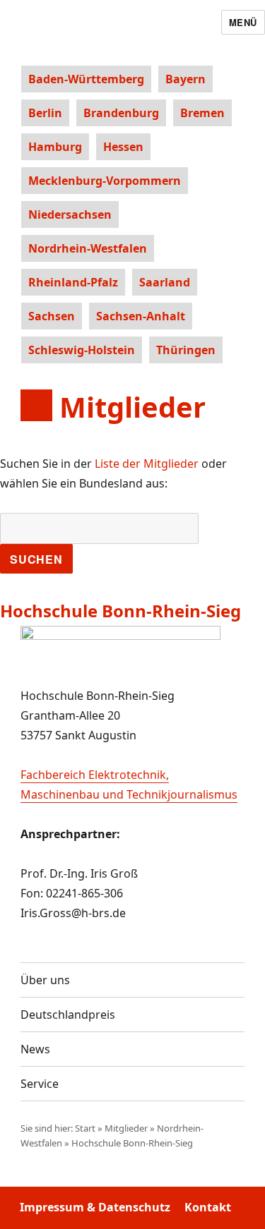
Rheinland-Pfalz (73, 282)
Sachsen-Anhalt (140, 316)
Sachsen (51, 316)
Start (85, 1128)
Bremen (202, 113)
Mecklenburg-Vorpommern (104, 180)
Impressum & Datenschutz (95, 1207)
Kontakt (207, 1207)
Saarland (164, 282)
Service (39, 1083)
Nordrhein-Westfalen (87, 248)
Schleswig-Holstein (81, 350)
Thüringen (186, 350)
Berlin (45, 113)
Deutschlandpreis (67, 1014)
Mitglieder (126, 1128)
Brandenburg (121, 113)
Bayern (185, 79)
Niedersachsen (70, 214)
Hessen (123, 147)
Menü (243, 22)
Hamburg (55, 147)
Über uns (45, 980)
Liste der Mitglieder (147, 463)
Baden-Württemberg (86, 79)
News (35, 1049)
